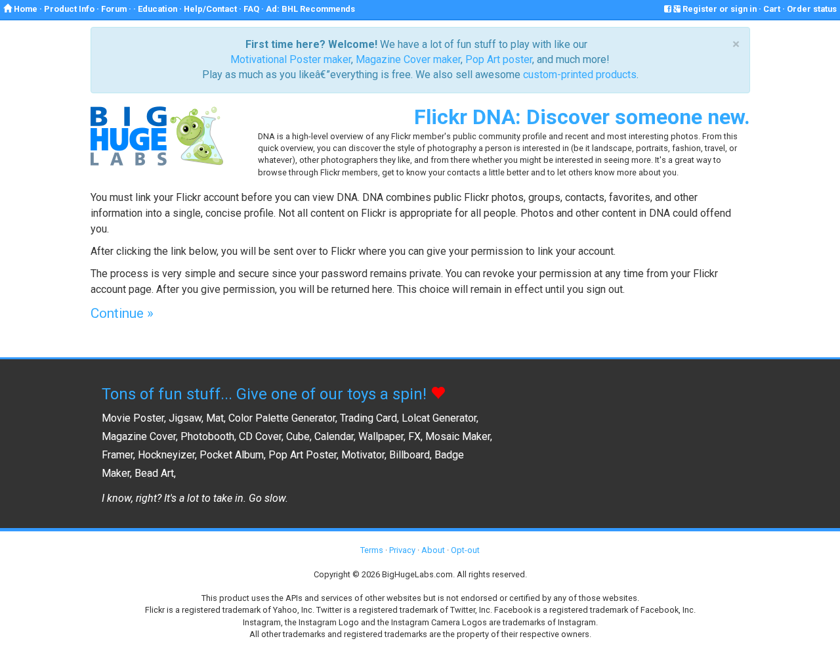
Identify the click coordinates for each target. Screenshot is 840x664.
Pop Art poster (498, 59)
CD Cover (260, 436)
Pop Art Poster (302, 455)
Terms (371, 550)
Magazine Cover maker (408, 59)
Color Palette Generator (281, 418)
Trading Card (368, 418)
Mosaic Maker (457, 436)
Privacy (402, 550)
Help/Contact (210, 9)
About (433, 550)
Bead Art (154, 473)
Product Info (69, 9)
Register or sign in (719, 9)
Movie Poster (133, 418)
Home (24, 9)
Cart (771, 9)
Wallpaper (381, 436)
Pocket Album (232, 455)
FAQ (251, 9)
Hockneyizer (166, 455)
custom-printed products (580, 74)
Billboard (409, 455)
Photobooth (207, 436)
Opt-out (465, 550)
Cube (298, 436)
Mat (215, 418)
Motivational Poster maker (290, 59)
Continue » (122, 313)
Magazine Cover (139, 436)
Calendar (334, 436)
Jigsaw (185, 418)
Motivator (363, 455)
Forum (114, 9)
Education (157, 9)
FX (414, 436)
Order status (812, 9)
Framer (117, 455)
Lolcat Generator (439, 418)
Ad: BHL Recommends (310, 9)
